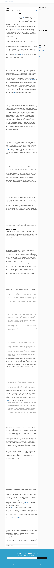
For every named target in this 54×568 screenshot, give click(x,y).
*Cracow (12, 30)
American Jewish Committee (14, 517)
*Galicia (7, 35)
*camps (22, 17)
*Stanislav (19, 30)
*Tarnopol (30, 30)
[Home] (9, 1)
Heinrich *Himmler (32, 79)
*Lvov (15, 30)
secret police (27, 502)
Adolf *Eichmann (17, 253)
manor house (34, 168)
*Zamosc (14, 92)
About (42, 12)
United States (13, 507)
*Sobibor (21, 54)
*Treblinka (16, 54)
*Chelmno (8, 88)
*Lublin (17, 29)
